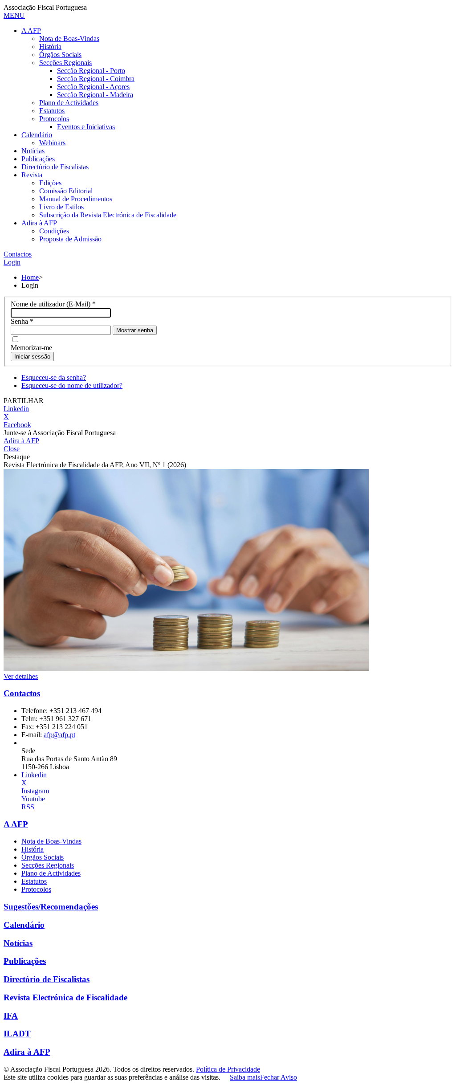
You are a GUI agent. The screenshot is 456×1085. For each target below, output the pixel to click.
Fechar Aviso (278, 1077)
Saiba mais (245, 1077)
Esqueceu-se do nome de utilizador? (71, 385)
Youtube (33, 799)
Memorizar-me (31, 347)
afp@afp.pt (59, 734)
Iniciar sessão (32, 356)
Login (12, 262)
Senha (22, 321)
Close (12, 449)
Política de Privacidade (228, 1069)
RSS (27, 807)
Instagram (35, 791)
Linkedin (16, 408)
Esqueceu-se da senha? (53, 377)
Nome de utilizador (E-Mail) (53, 304)
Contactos (18, 254)
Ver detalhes (21, 676)
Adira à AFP (21, 441)
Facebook (17, 424)
